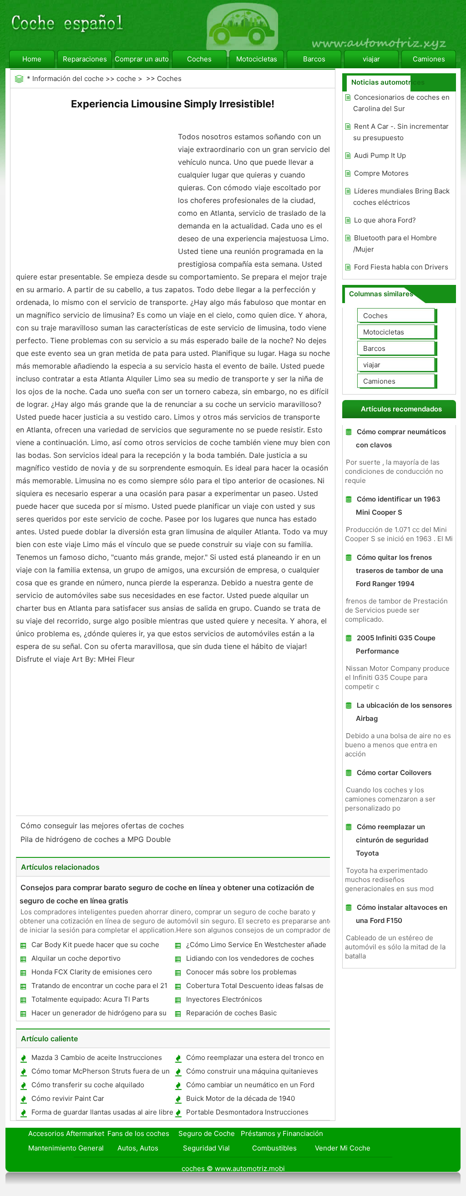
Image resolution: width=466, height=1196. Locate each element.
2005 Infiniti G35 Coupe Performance (396, 644)
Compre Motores (381, 173)
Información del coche (68, 78)
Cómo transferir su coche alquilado (87, 1084)
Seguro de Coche (206, 1133)
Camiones (429, 59)
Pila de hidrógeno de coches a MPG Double (96, 839)
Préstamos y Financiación (282, 1133)
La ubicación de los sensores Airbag (404, 712)
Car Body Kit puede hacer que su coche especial (94, 946)
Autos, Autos (137, 1148)
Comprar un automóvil (142, 59)
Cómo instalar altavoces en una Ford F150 (401, 914)
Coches (199, 59)
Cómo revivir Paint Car (67, 1098)
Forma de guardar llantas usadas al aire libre (102, 1112)
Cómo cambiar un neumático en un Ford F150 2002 (249, 1086)
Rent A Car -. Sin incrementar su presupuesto (401, 132)
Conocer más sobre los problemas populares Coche (241, 974)
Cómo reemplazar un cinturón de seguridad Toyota (392, 839)
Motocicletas (256, 59)
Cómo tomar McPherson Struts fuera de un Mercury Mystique (100, 1073)
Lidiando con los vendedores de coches (250, 958)
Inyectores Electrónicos (224, 999)
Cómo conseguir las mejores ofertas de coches (103, 825)
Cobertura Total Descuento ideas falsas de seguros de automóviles (254, 987)
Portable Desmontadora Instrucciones (247, 1112)
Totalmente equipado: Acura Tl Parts (90, 999)
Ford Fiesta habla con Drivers (401, 267)
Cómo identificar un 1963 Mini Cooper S (398, 506)
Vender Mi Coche (342, 1148)
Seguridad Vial (206, 1148)
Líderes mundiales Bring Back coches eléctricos (401, 197)
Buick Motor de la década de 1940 (240, 1098)
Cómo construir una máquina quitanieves (252, 1071)
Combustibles (274, 1148)
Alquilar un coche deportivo (76, 958)
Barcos (314, 59)
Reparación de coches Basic (231, 1012)
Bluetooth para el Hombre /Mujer (395, 243)
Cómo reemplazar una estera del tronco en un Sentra (254, 1059)
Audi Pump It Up (380, 155)
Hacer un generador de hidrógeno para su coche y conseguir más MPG (98, 1014)
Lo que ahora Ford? (385, 220)
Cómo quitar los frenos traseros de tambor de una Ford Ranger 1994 (399, 570)
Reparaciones (85, 59)
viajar (371, 59)
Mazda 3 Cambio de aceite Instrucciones (96, 1057)
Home (31, 59)
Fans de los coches (138, 1133)
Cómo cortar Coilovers (394, 772)
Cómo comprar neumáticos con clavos (401, 438)
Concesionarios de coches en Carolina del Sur (401, 103)
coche (126, 78)
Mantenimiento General (66, 1148)
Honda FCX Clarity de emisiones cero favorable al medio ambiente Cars (91, 974)
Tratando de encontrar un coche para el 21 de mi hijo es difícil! (98, 987)
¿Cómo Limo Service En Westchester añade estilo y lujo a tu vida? (255, 946)
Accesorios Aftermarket (66, 1133)
